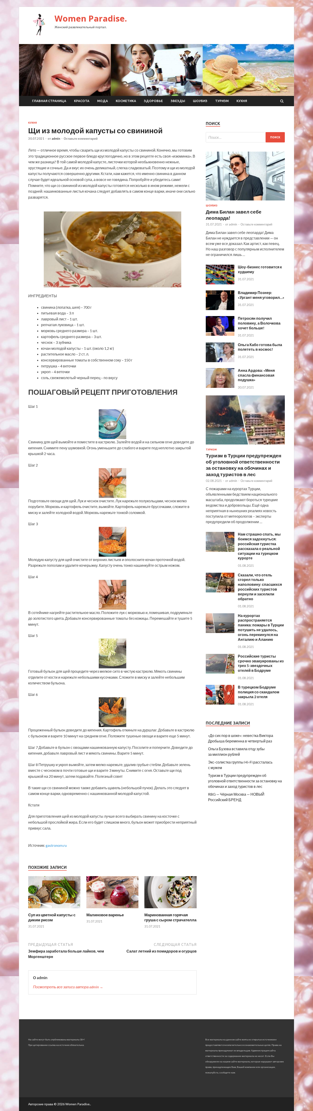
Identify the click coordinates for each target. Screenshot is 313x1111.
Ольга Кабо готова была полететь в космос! (260, 347)
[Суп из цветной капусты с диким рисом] (54, 909)
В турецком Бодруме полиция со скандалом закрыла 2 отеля (258, 692)
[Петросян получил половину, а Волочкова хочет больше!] (220, 334)
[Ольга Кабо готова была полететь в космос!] (220, 360)
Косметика (126, 101)
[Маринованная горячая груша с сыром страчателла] (170, 909)
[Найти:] (245, 137)
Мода (102, 101)
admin (56, 138)
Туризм (222, 101)
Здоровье (153, 101)
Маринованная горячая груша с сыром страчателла (170, 917)
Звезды (178, 101)
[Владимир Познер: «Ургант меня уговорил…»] (220, 308)
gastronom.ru (56, 845)
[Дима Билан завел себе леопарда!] (245, 201)
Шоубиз (200, 101)
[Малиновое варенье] (112, 909)
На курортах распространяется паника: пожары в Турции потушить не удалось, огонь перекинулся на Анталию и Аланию (261, 627)
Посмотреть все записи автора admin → (68, 987)
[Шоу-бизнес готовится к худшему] (220, 283)
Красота (81, 101)
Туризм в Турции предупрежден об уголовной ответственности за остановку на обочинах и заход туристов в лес (245, 781)
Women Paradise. (91, 18)
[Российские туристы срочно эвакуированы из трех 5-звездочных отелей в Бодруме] (220, 672)
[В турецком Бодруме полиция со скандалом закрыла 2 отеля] (220, 703)
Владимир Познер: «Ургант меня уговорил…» (261, 295)
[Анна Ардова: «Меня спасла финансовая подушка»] (220, 386)
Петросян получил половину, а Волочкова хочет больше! (259, 323)
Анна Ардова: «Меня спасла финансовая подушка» (256, 375)
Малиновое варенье (105, 914)
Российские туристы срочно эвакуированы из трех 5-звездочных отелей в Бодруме (261, 663)
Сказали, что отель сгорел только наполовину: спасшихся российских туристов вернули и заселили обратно (260, 587)
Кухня (241, 101)
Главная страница (49, 101)
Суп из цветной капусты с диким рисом (51, 917)
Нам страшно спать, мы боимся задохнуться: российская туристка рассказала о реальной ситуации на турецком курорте (259, 546)
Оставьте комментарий (81, 138)
